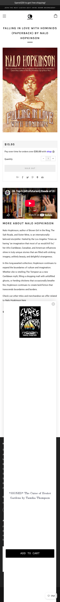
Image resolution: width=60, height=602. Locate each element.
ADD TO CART (30, 553)
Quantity (9, 159)
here (24, 300)
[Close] (53, 304)
